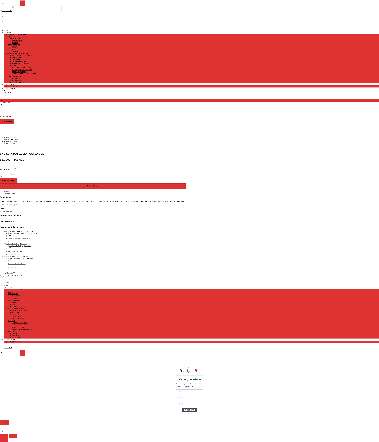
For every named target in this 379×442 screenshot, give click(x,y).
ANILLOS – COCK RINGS (20, 323)
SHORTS (14, 298)
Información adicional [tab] (10, 193)
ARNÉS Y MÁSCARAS (19, 319)
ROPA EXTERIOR (13, 331)
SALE (10, 292)
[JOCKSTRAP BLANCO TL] (10, 143)
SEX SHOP (11, 321)
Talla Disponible (5, 169)
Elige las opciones (7, 121)
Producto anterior (11, 137)
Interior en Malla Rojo (15, 251)
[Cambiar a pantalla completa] (6, 436)
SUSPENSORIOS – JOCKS (20, 310)
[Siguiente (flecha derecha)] (6, 440)
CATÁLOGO (8, 287)
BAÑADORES (16, 296)
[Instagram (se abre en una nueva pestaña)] (5, 20)
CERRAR (4, 422)
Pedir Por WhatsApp (93, 186)
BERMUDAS (16, 337)
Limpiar (12, 174)
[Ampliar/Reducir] (2, 436)
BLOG (6, 346)
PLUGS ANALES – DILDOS (20, 325)
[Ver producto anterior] (4, 137)
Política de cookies (8, 273)
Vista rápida (29, 231)
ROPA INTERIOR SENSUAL (17, 308)
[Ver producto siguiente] (16, 141)
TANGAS (15, 306)
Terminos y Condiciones (10, 272)
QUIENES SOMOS (9, 339)
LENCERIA (15, 314)
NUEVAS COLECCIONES (16, 290)
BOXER (14, 302)
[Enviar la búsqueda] (22, 353)
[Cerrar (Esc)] (15, 436)
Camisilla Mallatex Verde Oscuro (19, 238)
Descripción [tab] (7, 191)
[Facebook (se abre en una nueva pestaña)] (5, 15)
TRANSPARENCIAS (18, 316)
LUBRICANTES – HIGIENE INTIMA (23, 329)
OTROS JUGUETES (18, 327)
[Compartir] (11, 436)
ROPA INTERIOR (13, 300)
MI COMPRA (8, 348)
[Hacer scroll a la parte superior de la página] (0, 279)
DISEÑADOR (12, 341)
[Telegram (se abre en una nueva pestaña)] (5, 25)
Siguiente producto (9, 141)
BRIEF (14, 304)
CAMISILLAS (16, 333)
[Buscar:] (12, 102)
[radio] (15, 166)
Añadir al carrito (8, 180)
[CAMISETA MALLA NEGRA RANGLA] (11, 139)
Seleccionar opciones (14, 241)
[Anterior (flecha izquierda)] (2, 440)
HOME (6, 285)
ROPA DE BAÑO (13, 294)
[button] (93, 186)
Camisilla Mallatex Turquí (17, 264)
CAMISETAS (16, 335)
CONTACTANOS (9, 343)
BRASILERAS (16, 312)
